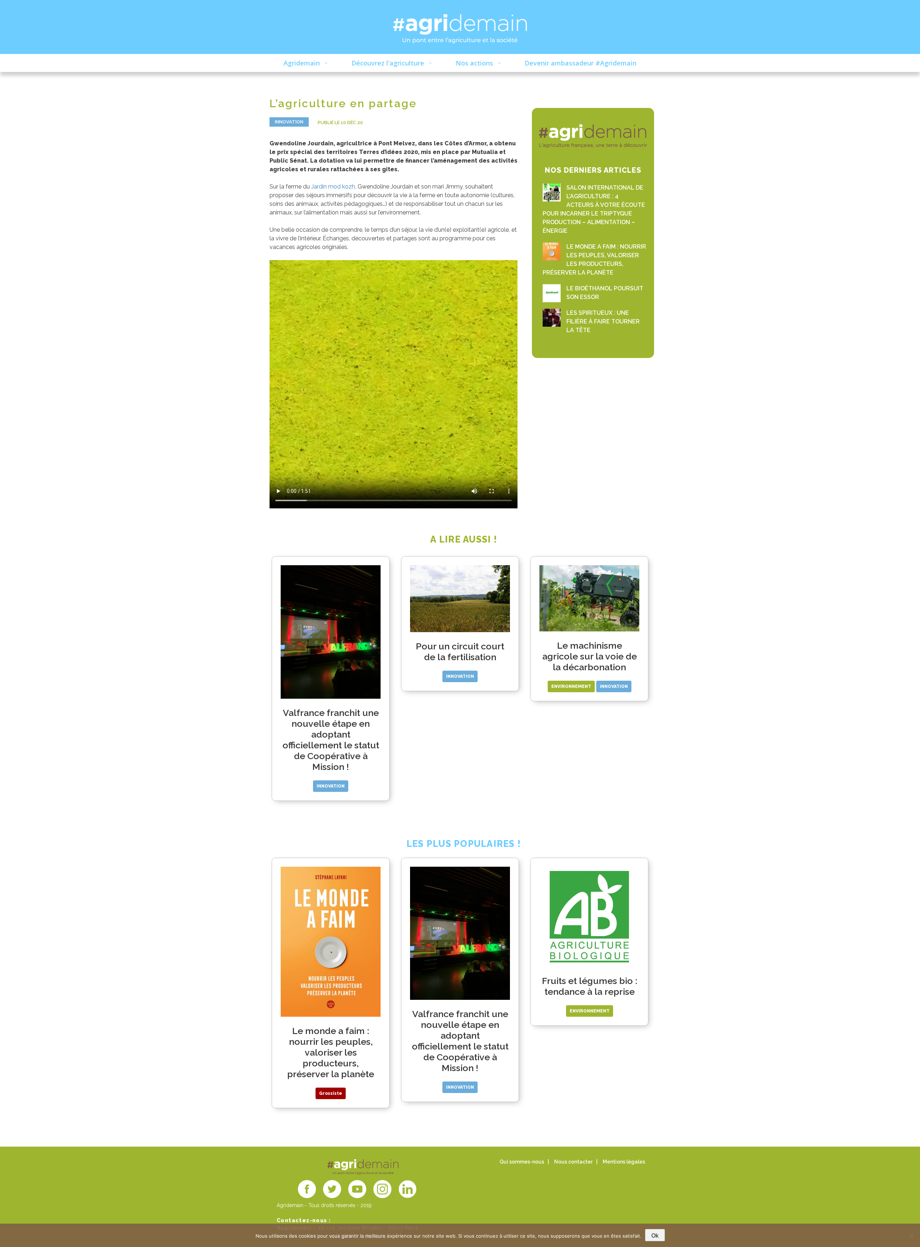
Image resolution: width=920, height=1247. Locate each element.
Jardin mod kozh (333, 186)
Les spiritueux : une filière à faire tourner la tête (603, 321)
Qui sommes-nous (522, 1162)
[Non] (911, 1235)
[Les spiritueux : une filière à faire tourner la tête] (552, 318)
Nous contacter (573, 1162)
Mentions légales (624, 1162)
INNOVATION (289, 121)
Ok (655, 1235)
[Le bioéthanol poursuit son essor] (552, 293)
